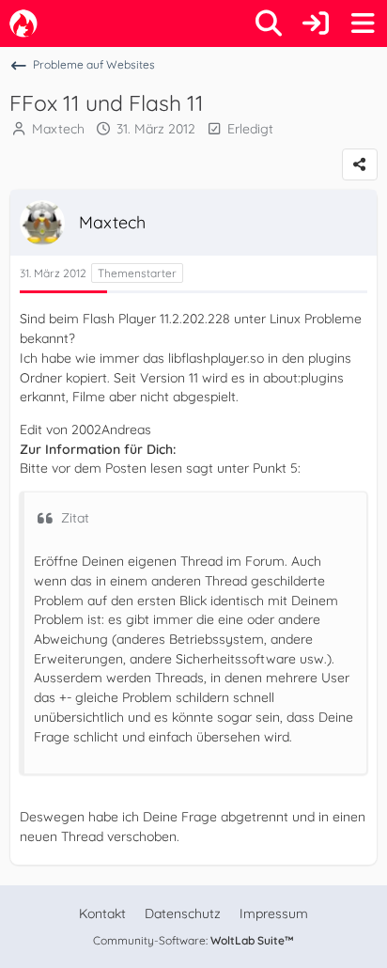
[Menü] (362, 23)
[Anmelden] (315, 23)
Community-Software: (193, 940)
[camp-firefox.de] (23, 23)
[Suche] (268, 23)
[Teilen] (360, 164)
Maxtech (58, 128)
